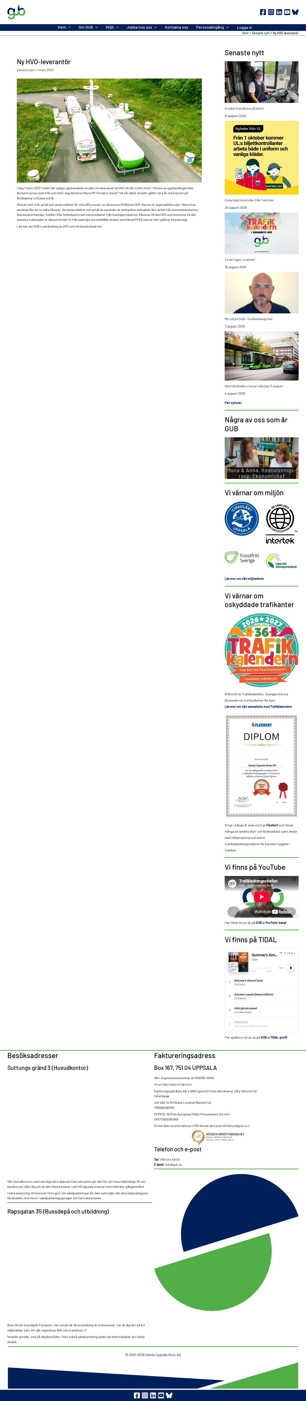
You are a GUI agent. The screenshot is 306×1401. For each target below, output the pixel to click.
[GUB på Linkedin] (153, 1395)
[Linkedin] (279, 12)
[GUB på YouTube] (161, 1395)
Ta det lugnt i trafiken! (240, 259)
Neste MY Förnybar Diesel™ (101, 193)
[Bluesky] (295, 12)
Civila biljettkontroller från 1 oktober (249, 200)
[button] (68, 27)
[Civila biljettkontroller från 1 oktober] (262, 158)
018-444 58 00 (170, 1159)
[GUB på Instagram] (145, 1395)
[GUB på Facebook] (137, 1395)
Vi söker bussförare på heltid (244, 108)
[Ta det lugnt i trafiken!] (262, 233)
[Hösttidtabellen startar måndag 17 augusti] (262, 356)
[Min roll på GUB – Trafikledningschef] (262, 293)
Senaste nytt (25, 70)
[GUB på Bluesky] (169, 1395)
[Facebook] (263, 12)
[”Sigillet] (226, 1138)
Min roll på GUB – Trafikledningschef (248, 319)
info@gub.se (173, 1164)
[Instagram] (271, 12)
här (99, 226)
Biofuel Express (27, 193)
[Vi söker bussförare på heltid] (262, 82)
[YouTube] (287, 12)
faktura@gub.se (237, 1126)
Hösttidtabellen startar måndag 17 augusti (254, 386)
